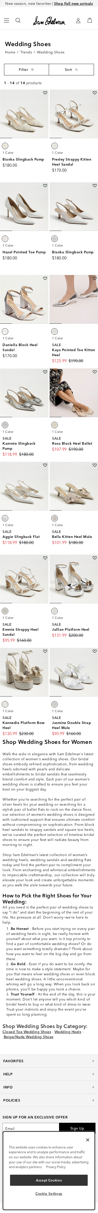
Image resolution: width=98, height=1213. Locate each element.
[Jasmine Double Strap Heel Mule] (74, 672)
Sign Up (77, 1128)
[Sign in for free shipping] (78, 21)
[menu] (7, 22)
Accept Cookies (49, 1180)
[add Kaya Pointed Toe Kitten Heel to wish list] (94, 278)
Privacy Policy (56, 1167)
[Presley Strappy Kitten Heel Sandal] (74, 113)
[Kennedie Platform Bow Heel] (24, 672)
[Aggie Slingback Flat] (24, 486)
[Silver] (54, 331)
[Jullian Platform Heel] (74, 579)
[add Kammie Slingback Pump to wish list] (45, 372)
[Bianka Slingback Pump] (24, 113)
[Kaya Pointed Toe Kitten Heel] (74, 299)
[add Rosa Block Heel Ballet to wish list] (94, 372)
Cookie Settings (48, 1194)
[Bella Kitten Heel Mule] (74, 486)
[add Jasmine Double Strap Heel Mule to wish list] (94, 651)
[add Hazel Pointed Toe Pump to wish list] (45, 185)
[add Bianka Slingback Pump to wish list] (45, 92)
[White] (5, 145)
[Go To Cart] (89, 20)
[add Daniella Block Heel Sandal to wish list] (45, 278)
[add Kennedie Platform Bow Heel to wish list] (45, 651)
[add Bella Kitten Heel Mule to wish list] (94, 465)
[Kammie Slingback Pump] (24, 393)
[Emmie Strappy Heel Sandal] (24, 579)
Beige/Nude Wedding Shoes (29, 1037)
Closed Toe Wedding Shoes (27, 1031)
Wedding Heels (68, 1031)
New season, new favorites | (49, 3)
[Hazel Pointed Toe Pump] (24, 206)
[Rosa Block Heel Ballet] (74, 393)
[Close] (87, 1139)
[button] (49, 1061)
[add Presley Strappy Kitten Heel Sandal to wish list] (94, 92)
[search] (18, 22)
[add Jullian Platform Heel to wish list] (94, 558)
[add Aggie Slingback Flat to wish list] (45, 465)
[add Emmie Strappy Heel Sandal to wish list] (45, 558)
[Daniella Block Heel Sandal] (24, 299)
